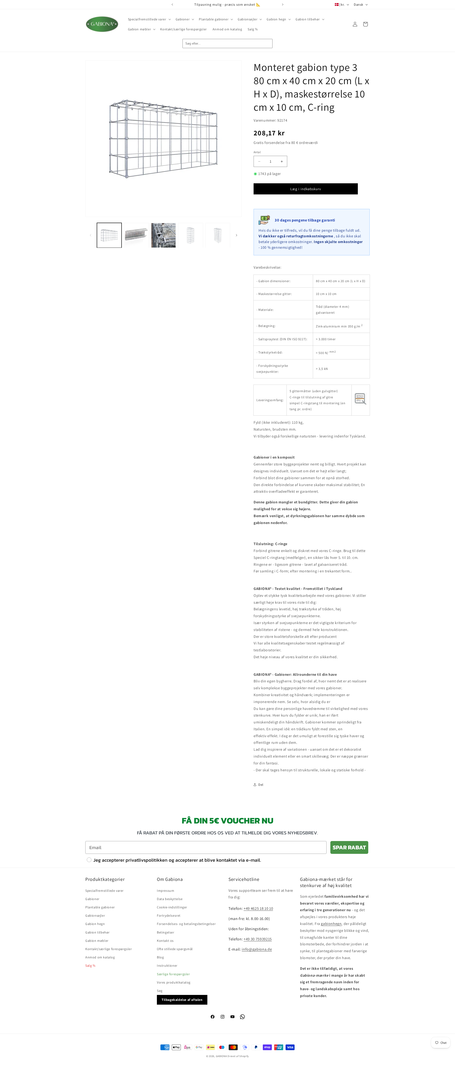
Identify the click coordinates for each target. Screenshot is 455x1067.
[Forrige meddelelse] (172, 4)
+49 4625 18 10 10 (258, 908)
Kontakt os (165, 940)
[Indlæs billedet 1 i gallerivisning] (109, 235)
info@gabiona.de (257, 949)
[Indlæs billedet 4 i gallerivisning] (190, 235)
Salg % (90, 965)
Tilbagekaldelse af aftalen (182, 999)
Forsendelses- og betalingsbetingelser (186, 924)
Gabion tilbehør (97, 932)
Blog (160, 957)
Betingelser (165, 932)
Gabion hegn (95, 924)
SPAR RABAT (349, 847)
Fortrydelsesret (169, 915)
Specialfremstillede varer (104, 890)
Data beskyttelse (170, 899)
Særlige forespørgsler (173, 974)
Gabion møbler (97, 940)
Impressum (165, 890)
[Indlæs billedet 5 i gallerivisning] (217, 235)
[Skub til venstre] (90, 235)
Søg (160, 990)
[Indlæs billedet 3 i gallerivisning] (163, 235)
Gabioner (92, 899)
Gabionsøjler (95, 915)
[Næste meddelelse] (283, 4)
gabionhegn (331, 923)
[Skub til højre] (236, 235)
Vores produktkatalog (174, 982)
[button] (149, 19)
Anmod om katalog (100, 957)
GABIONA (221, 1056)
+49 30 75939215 (258, 938)
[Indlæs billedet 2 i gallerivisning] (136, 235)
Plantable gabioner (100, 907)
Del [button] (261, 784)
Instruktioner (167, 965)
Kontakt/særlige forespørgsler (108, 949)
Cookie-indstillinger (172, 907)
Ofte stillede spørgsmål (175, 949)
